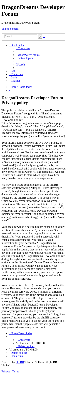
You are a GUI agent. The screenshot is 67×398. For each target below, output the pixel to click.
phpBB (20, 362)
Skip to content (9, 28)
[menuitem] (23, 48)
